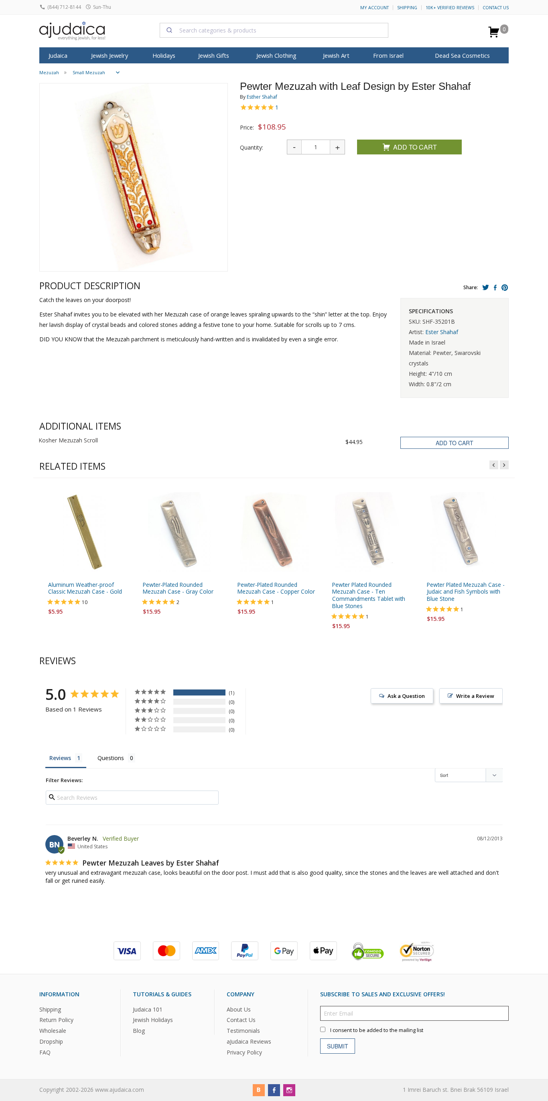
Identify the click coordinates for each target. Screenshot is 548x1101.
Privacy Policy (244, 1052)
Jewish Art (336, 55)
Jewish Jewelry (109, 55)
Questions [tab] (110, 758)
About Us (239, 1009)
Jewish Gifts (213, 55)
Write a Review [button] (475, 696)
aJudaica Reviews (249, 1042)
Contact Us (496, 7)
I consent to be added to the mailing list (376, 1030)
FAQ (45, 1052)
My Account (374, 7)
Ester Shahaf (441, 332)
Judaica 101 (147, 1009)
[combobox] (274, 30)
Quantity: (251, 147)
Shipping (407, 7)
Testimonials (243, 1031)
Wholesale (52, 1031)
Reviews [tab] (60, 758)
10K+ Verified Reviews (450, 7)
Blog (139, 1031)
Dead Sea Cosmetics (462, 55)
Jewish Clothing (276, 55)
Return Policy (56, 1020)
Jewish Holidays (153, 1020)
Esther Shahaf (262, 96)
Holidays (163, 55)
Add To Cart (415, 147)
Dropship (51, 1042)
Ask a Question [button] (406, 696)
